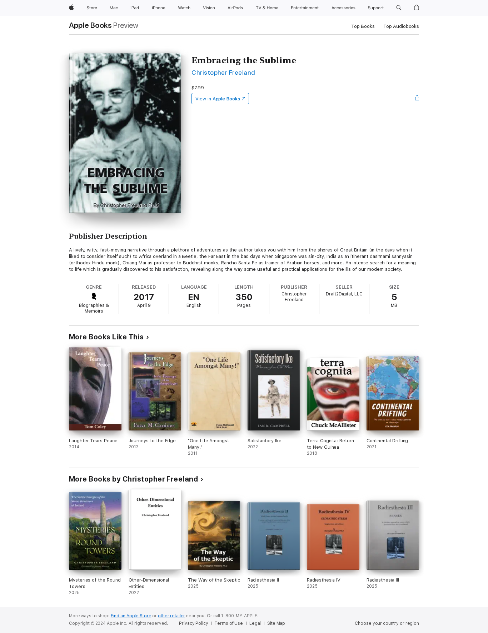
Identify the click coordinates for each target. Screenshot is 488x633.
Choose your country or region (387, 623)
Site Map (276, 623)
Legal (255, 623)
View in (217, 98)
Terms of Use (228, 623)
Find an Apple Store (131, 615)
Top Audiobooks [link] (401, 26)
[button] (398, 8)
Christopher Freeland (223, 72)
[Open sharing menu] (417, 99)
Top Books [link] (363, 26)
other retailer (171, 615)
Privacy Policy (193, 623)
